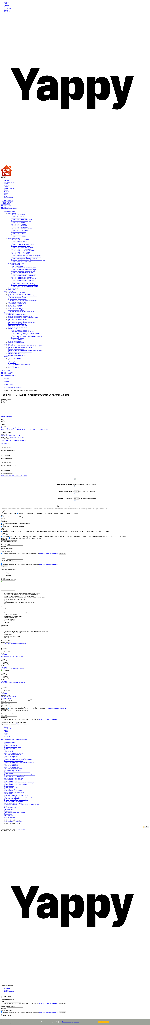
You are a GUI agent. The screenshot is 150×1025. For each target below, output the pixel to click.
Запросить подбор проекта (8, 696)
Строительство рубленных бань (13, 761)
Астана (6, 193)
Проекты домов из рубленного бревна (22, 283)
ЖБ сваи (17, 536)
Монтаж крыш (8, 809)
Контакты (7, 11)
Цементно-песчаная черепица (59, 531)
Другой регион (8, 197)
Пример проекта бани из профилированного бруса (26, 333)
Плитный (86, 536)
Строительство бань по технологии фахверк (17, 772)
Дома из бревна (15, 264)
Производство (8, 793)
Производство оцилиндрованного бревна (16, 795)
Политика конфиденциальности (70, 1022)
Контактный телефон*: (7, 548)
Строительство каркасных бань (13, 768)
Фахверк (75, 513)
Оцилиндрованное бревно (27, 513)
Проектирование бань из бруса (13, 779)
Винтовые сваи (7, 536)
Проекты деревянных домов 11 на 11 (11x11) (24, 278)
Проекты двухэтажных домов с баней (22, 247)
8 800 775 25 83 (5, 204)
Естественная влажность (10, 523)
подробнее (4, 654)
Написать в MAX (6, 207)
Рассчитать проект (6, 202)
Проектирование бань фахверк (13, 790)
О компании (7, 8)
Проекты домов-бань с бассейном (21, 243)
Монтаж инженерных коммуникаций (15, 812)
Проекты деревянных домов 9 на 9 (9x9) (23, 277)
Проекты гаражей (9, 748)
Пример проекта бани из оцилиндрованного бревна (26, 336)
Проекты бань (8, 743)
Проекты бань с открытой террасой (21, 228)
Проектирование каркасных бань (14, 792)
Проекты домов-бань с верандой (20, 253)
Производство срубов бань (12, 798)
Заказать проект (5, 435)
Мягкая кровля (29, 531)
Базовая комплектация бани (12, 770)
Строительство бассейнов (11, 767)
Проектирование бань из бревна (13, 778)
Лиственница (13, 517)
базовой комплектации (16, 437)
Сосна (5, 517)
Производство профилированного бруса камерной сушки (21, 797)
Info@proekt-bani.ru (21, 724)
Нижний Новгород (9, 188)
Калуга (6, 194)
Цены (6, 7)
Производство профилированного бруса (16, 800)
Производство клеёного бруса (13, 803)
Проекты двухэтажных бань (19, 227)
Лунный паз (6, 526)
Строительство (8, 751)
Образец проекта (15, 435)
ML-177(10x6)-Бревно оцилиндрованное (13, 682)
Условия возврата (9, 991)
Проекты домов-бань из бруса (20, 241)
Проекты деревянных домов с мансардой (23, 275)
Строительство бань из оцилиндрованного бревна (19, 762)
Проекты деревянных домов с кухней (22, 272)
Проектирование (9, 773)
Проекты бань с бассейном (19, 218)
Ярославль (7, 191)
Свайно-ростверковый (73, 536)
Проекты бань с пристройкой (19, 230)
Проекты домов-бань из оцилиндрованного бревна (26, 255)
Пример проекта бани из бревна (20, 335)
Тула (5, 196)
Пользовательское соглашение (13, 821)
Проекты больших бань (18, 222)
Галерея (6, 2)
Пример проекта (9, 786)
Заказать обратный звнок (8, 739)
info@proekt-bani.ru (21, 739)
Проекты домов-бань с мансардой (21, 249)
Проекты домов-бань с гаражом (20, 239)
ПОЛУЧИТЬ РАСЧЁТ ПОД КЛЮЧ (11, 429)
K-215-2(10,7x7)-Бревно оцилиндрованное (13, 643)
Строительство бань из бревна (13, 754)
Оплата (6, 990)
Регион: (3, 562)
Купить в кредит (6, 443)
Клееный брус (41, 513)
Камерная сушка (25, 523)
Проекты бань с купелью (18, 235)
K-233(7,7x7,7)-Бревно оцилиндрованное (13, 668)
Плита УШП (113, 536)
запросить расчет (6, 440)
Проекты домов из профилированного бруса (24, 286)
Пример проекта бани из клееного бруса (23, 331)
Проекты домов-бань (10, 745)
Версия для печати (6, 416)
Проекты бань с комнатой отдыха (21, 221)
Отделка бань (8, 811)
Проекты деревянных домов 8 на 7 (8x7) (23, 280)
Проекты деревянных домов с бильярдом (23, 274)
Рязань (6, 183)
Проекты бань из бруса (18, 214)
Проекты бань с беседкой (18, 224)
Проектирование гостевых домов (14, 776)
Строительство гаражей (11, 764)
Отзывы (6, 5)
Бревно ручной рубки (9, 513)
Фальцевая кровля (42, 531)
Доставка (7, 988)
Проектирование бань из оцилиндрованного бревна (19, 775)
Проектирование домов (11, 787)
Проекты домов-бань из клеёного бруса (23, 250)
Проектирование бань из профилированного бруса (19, 782)
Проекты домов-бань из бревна (20, 246)
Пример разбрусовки (17, 338)
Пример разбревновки (17, 339)
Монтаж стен (8, 814)
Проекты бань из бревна (18, 216)
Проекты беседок (9, 750)
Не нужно (106, 531)
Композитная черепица (94, 531)
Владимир (7, 185)
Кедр (21, 517)
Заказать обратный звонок (9, 208)
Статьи (6, 3)
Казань (6, 190)
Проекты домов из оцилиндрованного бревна (24, 285)
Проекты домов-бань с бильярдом (21, 261)
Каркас (68, 513)
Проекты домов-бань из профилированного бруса (26, 257)
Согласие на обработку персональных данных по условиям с (30, 553)
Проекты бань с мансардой (19, 225)
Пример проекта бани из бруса (20, 330)
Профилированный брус (55, 513)
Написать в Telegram (7, 205)
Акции (6, 10)
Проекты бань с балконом (18, 232)
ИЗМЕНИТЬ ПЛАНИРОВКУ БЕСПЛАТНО (35, 429)
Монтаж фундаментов (10, 807)
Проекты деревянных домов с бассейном (23, 282)
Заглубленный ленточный (99, 536)
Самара (6, 186)
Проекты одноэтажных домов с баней (22, 244)
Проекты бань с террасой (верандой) (22, 219)
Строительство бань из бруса (12, 756)
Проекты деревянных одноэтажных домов (23, 269)
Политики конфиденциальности (48, 553)
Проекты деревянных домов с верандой (23, 271)
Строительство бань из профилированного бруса (18, 759)
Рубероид (6, 531)
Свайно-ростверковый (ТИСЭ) (54, 536)
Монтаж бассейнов (9, 817)
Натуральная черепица (77, 531)
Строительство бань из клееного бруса (15, 758)
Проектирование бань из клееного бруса (16, 784)
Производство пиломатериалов (13, 801)
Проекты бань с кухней (18, 233)
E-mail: (3, 550)
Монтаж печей (8, 815)
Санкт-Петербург (9, 182)
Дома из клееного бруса (18, 266)
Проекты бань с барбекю (18, 236)
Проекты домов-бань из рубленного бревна (24, 258)
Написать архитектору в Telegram (11, 428)
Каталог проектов (9, 742)
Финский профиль (18, 526)
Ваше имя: (4, 546)
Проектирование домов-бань (12, 789)
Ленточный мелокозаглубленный (33, 536)
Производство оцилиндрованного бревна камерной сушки (21, 804)
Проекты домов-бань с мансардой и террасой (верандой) (28, 260)
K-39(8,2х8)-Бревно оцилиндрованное (12, 656)
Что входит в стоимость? (18, 440)
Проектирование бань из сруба (13, 781)
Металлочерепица (16, 531)
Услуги (6, 806)
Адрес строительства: (7, 551)
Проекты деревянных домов (12, 747)
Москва (6, 180)
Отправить (4, 708)
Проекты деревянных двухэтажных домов (23, 267)
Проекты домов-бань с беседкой (20, 252)
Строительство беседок (11, 765)
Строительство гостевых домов (13, 753)
